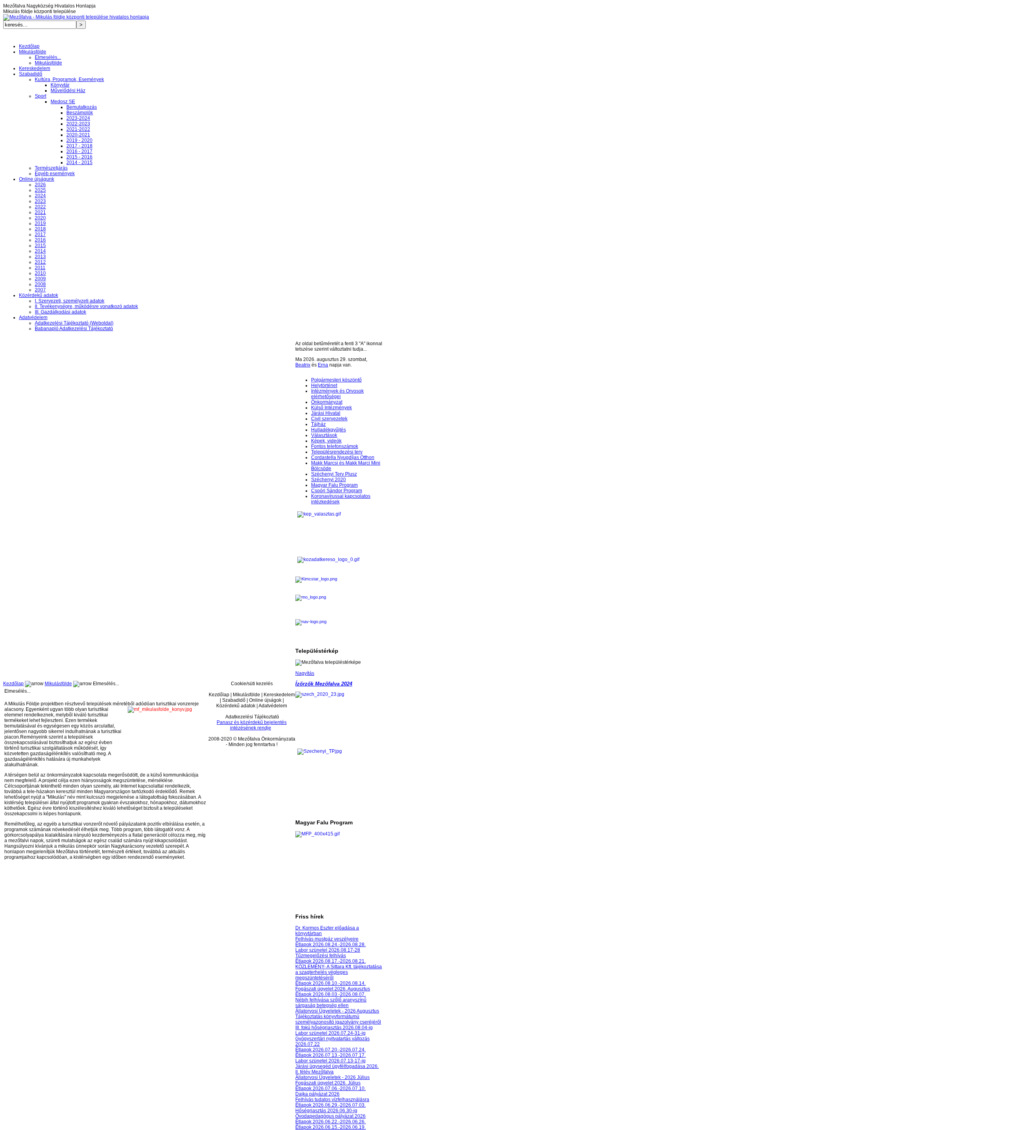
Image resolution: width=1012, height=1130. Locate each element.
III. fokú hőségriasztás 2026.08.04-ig (334, 1027)
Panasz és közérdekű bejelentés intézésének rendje (252, 725)
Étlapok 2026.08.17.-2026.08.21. (330, 961)
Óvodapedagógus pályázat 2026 (330, 1116)
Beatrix (302, 365)
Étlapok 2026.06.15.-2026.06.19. (330, 1127)
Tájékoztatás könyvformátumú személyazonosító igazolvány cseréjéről (338, 1019)
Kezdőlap (13, 683)
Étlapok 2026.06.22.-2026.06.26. (330, 1121)
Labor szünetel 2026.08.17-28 (327, 950)
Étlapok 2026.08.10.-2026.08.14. (330, 983)
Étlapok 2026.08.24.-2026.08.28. (330, 944)
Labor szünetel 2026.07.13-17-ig (330, 1061)
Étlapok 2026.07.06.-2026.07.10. (330, 1088)
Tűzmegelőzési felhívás (320, 955)
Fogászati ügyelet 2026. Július (328, 1083)
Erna (323, 365)
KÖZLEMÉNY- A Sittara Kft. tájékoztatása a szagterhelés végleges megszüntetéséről (338, 972)
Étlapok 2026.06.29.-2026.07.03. (330, 1105)
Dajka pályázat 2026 (317, 1094)
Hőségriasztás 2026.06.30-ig (326, 1110)
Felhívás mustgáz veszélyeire (327, 939)
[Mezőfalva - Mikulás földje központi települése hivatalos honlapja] (76, 17)
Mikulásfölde (58, 683)
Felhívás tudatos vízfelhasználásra (332, 1099)
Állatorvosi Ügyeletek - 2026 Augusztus (337, 1011)
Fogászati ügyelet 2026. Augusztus (332, 989)
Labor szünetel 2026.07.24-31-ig (330, 1033)
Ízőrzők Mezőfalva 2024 (323, 684)
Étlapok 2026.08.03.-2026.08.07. (330, 994)
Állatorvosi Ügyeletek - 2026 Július (332, 1077)
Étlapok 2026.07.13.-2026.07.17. (330, 1055)
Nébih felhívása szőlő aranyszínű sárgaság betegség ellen (330, 1002)
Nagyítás (304, 673)
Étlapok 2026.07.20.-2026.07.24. (330, 1050)
